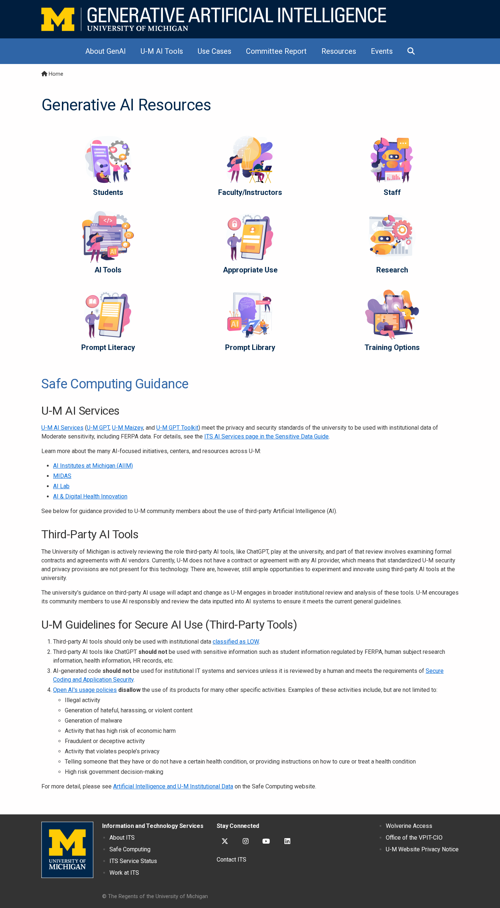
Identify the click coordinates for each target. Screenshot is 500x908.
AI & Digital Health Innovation (90, 496)
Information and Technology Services (153, 825)
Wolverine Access (409, 825)
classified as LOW (236, 641)
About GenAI (105, 51)
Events (382, 51)
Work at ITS (124, 872)
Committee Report (276, 51)
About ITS (122, 837)
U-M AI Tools (162, 51)
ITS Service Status (133, 861)
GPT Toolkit (177, 427)
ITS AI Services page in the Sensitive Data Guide (266, 436)
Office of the (414, 837)
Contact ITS (231, 859)
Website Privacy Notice (422, 849)
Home (56, 74)
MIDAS (62, 475)
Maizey (127, 427)
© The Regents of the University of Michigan (155, 896)
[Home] (213, 19)
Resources (338, 51)
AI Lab (61, 486)
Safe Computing (129, 849)
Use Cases (214, 51)
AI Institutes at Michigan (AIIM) (93, 465)
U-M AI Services (62, 427)
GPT (98, 427)
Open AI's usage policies (85, 689)
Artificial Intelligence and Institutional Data (173, 786)
